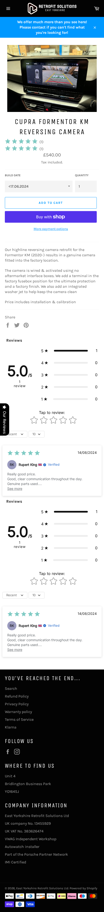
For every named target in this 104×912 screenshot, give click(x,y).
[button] (69, 351)
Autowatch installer (22, 846)
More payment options (51, 229)
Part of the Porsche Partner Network (36, 854)
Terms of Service (19, 719)
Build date (13, 175)
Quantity (82, 175)
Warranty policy (18, 711)
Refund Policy (17, 696)
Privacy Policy (17, 704)
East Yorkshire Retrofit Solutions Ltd (42, 888)
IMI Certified (15, 862)
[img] (21, 142)
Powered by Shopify (83, 888)
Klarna (10, 727)
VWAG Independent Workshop (30, 839)
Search (11, 688)
